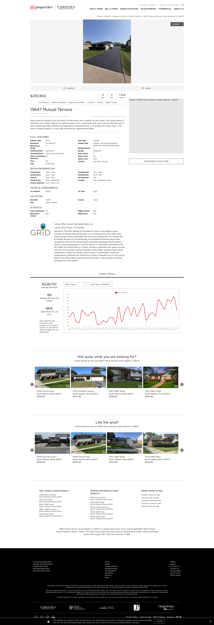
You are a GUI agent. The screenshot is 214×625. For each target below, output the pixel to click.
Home (107, 562)
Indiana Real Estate (40, 566)
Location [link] (91, 102)
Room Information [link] (59, 102)
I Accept (159, 621)
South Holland (64, 116)
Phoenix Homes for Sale (150, 495)
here (137, 622)
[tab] (107, 274)
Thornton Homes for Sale (151, 503)
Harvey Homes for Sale (150, 498)
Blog (107, 577)
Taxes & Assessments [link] (76, 102)
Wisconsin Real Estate (41, 571)
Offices (173, 562)
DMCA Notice (175, 575)
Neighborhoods (111, 568)
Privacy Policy (175, 571)
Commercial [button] (165, 9)
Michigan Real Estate (41, 568)
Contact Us (174, 568)
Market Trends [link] (111, 102)
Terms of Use (175, 573)
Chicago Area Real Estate (43, 564)
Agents (173, 564)
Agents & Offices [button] (129, 9)
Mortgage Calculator (156, 161)
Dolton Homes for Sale (150, 506)
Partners (108, 575)
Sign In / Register (169, 5)
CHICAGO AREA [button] (147, 5)
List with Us (174, 566)
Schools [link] (100, 102)
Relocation (109, 573)
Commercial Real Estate (42, 562)
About (107, 564)
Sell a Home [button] (111, 9)
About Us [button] (179, 9)
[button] (156, 126)
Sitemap (170, 617)
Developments (148, 9)
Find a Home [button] (96, 9)
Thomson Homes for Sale (151, 500)
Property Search (111, 566)
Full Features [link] (44, 102)
